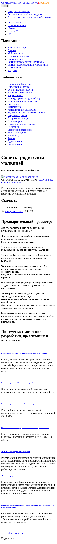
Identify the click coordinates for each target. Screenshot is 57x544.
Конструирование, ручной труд (24, 98)
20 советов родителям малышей (14, 476)
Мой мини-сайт (16, 53)
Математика (14, 106)
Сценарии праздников (20, 129)
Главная (12, 50)
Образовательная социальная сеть (25, 2)
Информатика (15, 95)
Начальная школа (17, 25)
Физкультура (14, 135)
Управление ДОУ (17, 132)
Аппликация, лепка (18, 86)
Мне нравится (15, 533)
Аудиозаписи (15, 141)
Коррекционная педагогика (22, 101)
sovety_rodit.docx (14, 211)
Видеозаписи (15, 144)
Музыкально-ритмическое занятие (26, 112)
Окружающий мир (18, 118)
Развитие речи (15, 121)
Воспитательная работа (20, 89)
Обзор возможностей (19, 11)
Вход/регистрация (17, 47)
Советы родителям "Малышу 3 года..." (17, 383)
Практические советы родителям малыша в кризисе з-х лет (25, 428)
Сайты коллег (15, 67)
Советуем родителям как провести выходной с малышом (24, 353)
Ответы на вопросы (18, 56)
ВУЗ (10, 34)
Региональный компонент (22, 124)
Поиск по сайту (16, 59)
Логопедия (13, 104)
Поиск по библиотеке (19, 84)
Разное (11, 138)
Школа (11, 28)
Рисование (13, 127)
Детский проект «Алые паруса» (25, 14)
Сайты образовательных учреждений (28, 64)
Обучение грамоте (17, 115)
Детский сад (14, 22)
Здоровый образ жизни (20, 92)
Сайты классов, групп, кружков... (26, 61)
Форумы (12, 70)
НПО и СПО (15, 31)
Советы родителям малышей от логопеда (18, 404)
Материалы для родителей (22, 109)
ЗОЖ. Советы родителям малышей (15, 452)
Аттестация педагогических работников (29, 17)
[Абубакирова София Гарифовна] (19, 176)
